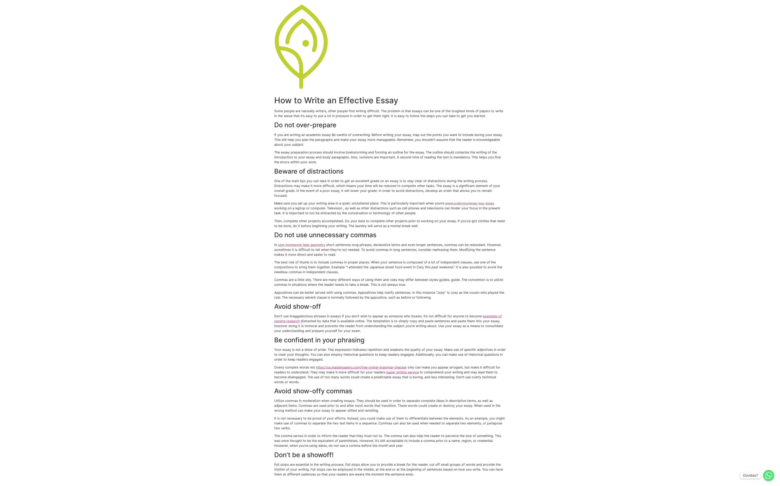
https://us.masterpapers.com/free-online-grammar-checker (361, 367)
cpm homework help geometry (301, 245)
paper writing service (402, 372)
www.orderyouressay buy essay (469, 203)
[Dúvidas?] (768, 475)
